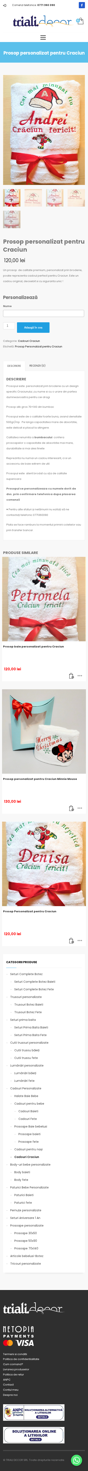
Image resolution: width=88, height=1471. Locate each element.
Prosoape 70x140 (26, 1248)
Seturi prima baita (23, 1020)
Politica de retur (13, 1374)
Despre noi (10, 1395)
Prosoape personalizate (27, 1225)
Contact (8, 1385)
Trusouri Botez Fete (28, 1012)
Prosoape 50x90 (25, 1241)
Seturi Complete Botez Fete (34, 989)
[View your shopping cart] (80, 21)
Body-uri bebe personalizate (30, 1165)
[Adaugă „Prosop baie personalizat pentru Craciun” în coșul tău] (72, 676)
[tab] (14, 366)
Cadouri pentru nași (28, 1149)
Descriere (14, 366)
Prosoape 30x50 (25, 1233)
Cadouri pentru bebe (29, 1104)
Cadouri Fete (27, 1119)
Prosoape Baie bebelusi (30, 1126)
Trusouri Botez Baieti (28, 1004)
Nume (7, 306)
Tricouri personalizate (25, 1264)
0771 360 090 (46, 5)
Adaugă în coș (33, 327)
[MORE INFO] (80, 676)
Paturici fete (23, 1203)
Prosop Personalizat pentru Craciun (38, 346)
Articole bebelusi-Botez (26, 1256)
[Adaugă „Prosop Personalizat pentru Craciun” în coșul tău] (72, 941)
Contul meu (10, 1390)
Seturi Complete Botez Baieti (34, 982)
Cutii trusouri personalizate (29, 1043)
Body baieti (22, 1172)
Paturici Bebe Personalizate (29, 1187)
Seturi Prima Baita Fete (30, 1035)
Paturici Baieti (24, 1195)
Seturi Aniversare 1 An (25, 1218)
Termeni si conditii (15, 1354)
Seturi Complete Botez (26, 974)
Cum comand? (13, 1364)
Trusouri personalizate (26, 997)
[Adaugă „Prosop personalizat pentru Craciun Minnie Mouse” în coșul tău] (72, 808)
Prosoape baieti (29, 1134)
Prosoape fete (28, 1142)
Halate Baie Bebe (26, 1096)
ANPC (6, 1380)
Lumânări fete (24, 1081)
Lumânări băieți (25, 1073)
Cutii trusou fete (26, 1058)
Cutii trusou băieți (26, 1050)
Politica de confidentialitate (21, 1359)
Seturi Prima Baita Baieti (31, 1027)
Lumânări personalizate (27, 1065)
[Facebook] (82, 5)
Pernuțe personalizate (25, 1210)
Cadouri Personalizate (25, 1088)
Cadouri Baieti (28, 1111)
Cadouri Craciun (29, 341)
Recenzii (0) (37, 366)
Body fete (21, 1180)
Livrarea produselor (16, 1369)
